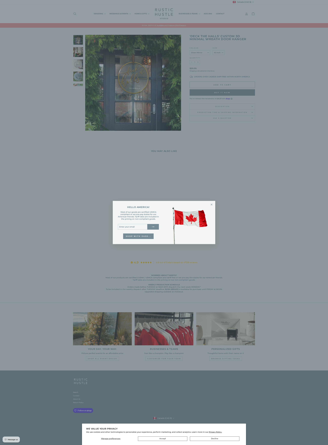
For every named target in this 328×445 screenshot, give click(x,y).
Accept (162, 438)
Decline (214, 438)
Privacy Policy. (215, 432)
